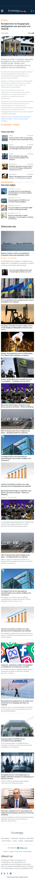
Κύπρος (4, 20)
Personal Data (27, 851)
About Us (6, 851)
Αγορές (20, 841)
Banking (22, 838)
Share (30, 33)
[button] (2, 11)
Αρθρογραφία (28, 841)
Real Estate (30, 838)
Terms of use (18, 851)
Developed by (12, 848)
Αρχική (12, 851)
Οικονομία (14, 838)
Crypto (14, 841)
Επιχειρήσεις (5, 838)
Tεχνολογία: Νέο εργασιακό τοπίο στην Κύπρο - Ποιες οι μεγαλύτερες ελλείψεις (16, 119)
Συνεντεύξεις (6, 841)
